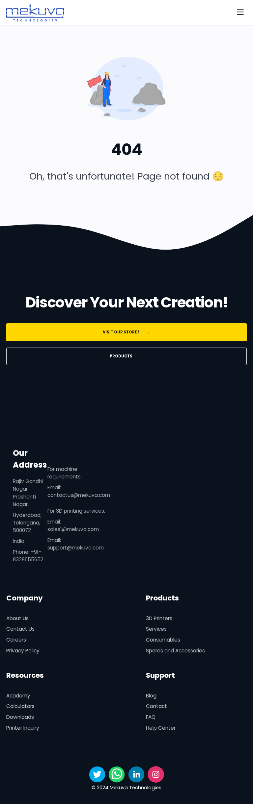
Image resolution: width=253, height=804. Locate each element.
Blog (151, 695)
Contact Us (20, 628)
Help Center (161, 727)
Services (156, 628)
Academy (18, 695)
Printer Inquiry (22, 727)
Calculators (20, 706)
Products (126, 356)
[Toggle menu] (240, 12)
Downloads (20, 717)
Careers (16, 639)
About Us (17, 618)
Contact (156, 706)
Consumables (163, 639)
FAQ (150, 717)
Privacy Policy (23, 650)
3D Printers (159, 618)
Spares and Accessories (175, 650)
